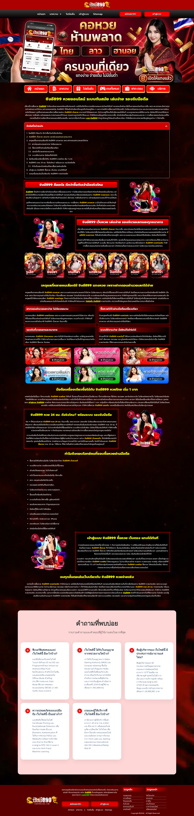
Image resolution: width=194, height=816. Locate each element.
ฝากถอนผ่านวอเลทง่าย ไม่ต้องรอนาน (46, 144)
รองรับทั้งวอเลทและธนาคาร (43, 151)
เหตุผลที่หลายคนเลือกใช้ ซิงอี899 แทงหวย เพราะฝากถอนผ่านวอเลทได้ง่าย (58, 140)
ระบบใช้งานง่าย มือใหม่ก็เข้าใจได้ (44, 155)
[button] (166, 126)
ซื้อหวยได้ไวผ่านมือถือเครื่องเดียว (45, 148)
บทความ (54, 14)
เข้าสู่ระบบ (84, 14)
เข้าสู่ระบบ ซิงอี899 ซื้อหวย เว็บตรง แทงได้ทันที (48, 170)
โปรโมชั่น (70, 14)
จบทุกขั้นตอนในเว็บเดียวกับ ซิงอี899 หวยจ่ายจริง (48, 173)
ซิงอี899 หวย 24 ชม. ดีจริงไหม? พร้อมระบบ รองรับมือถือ (52, 162)
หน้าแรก (41, 14)
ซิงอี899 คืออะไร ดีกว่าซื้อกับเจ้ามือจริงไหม (45, 133)
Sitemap (98, 14)
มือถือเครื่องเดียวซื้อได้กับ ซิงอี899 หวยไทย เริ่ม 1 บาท (50, 159)
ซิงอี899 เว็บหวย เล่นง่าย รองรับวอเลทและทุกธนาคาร (50, 136)
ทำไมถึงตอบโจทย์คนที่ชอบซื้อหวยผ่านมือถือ (49, 166)
